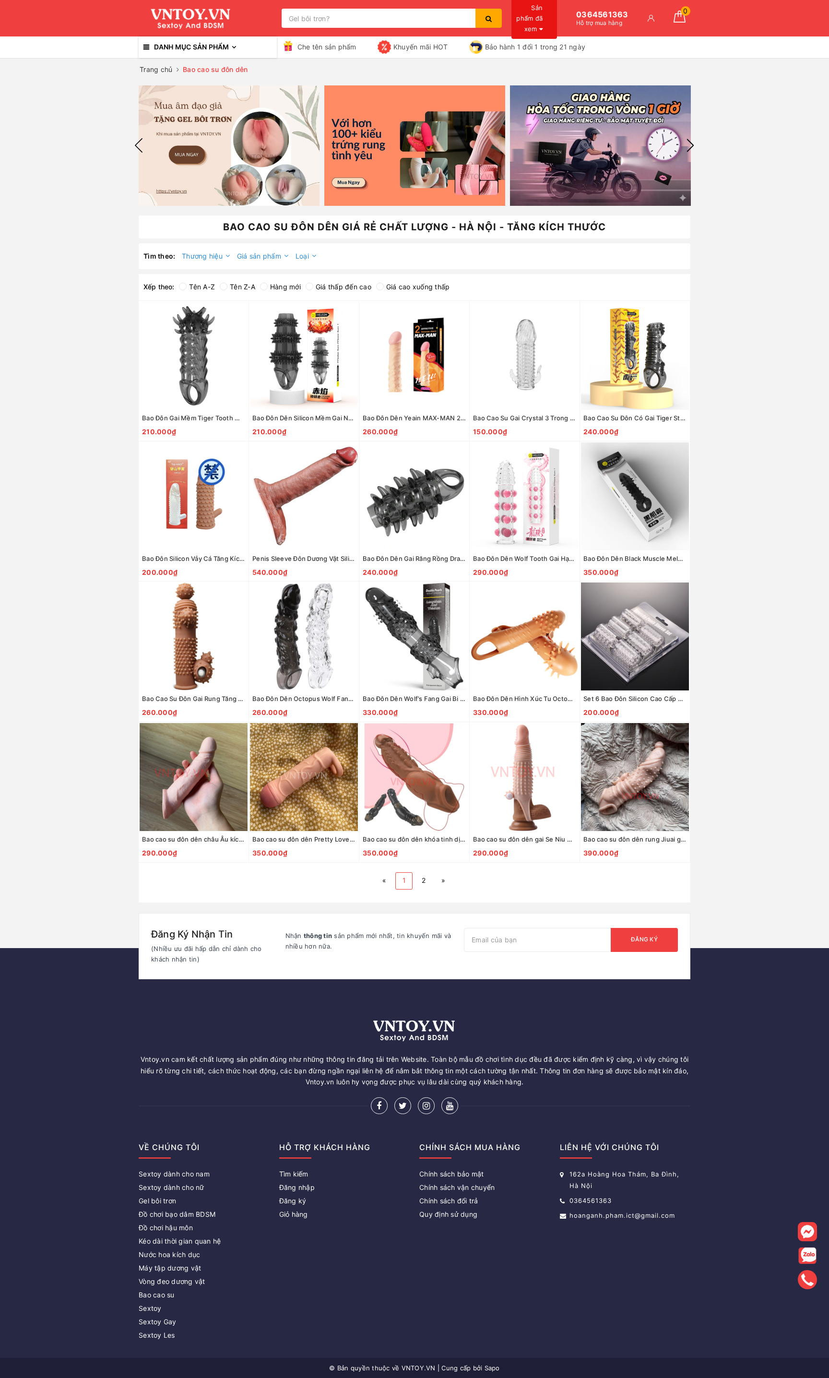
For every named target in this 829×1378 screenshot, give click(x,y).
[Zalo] (807, 1255)
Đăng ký (644, 939)
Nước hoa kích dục (169, 1254)
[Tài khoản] (651, 18)
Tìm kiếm (293, 1174)
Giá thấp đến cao (343, 287)
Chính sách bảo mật (451, 1174)
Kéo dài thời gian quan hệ (180, 1241)
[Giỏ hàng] (680, 20)
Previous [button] (138, 145)
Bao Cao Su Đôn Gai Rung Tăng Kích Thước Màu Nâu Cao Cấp (193, 698)
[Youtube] (449, 1105)
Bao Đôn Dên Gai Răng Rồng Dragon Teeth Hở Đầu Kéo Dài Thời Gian (414, 558)
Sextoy (150, 1308)
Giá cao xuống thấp (418, 287)
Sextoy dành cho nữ (171, 1187)
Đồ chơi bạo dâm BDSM (177, 1214)
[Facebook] (379, 1105)
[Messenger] (807, 1231)
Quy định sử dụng (448, 1214)
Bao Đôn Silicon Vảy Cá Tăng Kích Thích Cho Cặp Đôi (193, 558)
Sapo (492, 1368)
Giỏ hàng (293, 1214)
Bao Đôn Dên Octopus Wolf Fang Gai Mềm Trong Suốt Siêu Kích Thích (303, 698)
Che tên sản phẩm (326, 47)
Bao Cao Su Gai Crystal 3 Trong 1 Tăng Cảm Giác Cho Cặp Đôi (524, 418)
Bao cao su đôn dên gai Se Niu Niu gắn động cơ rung (524, 839)
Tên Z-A (242, 287)
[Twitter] (402, 1105)
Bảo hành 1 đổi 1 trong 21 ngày (535, 47)
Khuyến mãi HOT (420, 47)
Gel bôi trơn (157, 1201)
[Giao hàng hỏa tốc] (600, 145)
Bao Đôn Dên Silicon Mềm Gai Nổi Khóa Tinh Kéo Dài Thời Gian (303, 418)
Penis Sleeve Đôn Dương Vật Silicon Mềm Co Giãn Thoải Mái (303, 558)
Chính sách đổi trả (448, 1201)
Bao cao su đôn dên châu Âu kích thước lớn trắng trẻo (193, 839)
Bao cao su (157, 1295)
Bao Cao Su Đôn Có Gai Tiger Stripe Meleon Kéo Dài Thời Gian (635, 418)
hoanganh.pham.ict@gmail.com (622, 1215)
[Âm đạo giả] (229, 145)
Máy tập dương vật (170, 1268)
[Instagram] (426, 1105)
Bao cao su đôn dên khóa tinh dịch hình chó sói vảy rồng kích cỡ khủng (414, 839)
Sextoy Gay (158, 1322)
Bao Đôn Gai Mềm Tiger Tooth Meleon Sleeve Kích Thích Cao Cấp (193, 418)
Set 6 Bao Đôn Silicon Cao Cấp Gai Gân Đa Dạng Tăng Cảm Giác (635, 698)
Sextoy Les (157, 1335)
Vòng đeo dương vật (172, 1281)
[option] (229, 145)
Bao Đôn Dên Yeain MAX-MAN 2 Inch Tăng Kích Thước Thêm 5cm (414, 418)
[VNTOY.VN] (207, 18)
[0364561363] (807, 1279)
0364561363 (590, 1200)
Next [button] (690, 145)
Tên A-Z (202, 287)
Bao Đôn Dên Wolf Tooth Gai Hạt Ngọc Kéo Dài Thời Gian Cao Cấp (524, 558)
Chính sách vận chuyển (457, 1187)
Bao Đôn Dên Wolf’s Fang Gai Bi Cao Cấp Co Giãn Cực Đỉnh (414, 698)
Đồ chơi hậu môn (166, 1228)
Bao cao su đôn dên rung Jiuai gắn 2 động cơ (635, 839)
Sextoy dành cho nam (174, 1174)
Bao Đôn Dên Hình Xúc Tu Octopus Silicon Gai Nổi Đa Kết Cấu (524, 698)
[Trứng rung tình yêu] (414, 145)
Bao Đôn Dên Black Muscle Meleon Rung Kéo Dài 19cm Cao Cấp (635, 558)
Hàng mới (285, 287)
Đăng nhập (297, 1187)
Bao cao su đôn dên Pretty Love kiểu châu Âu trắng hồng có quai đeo (303, 839)
